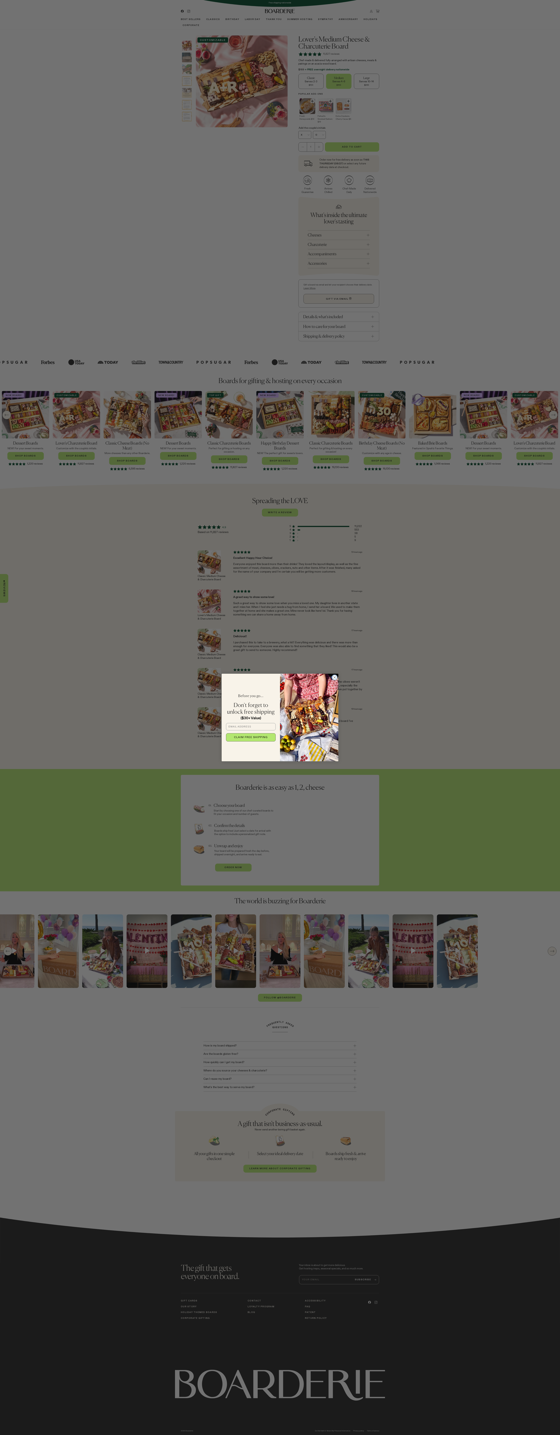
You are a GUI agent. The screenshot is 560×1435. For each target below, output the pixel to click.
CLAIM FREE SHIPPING (251, 737)
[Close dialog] (334, 677)
